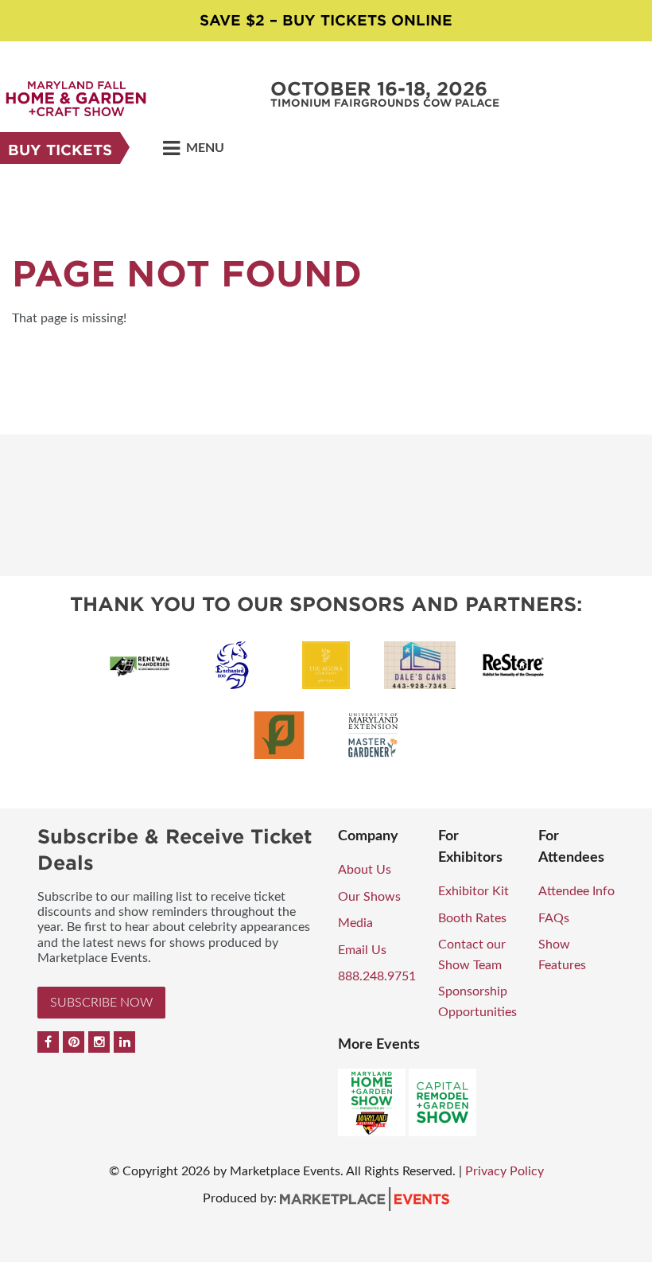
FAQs (553, 918)
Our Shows (369, 896)
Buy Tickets (60, 150)
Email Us (362, 950)
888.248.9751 (377, 976)
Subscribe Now (101, 1002)
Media (355, 923)
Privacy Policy (504, 1171)
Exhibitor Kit (473, 891)
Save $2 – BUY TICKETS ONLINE (326, 20)
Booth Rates (472, 918)
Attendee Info (576, 891)
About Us (364, 869)
